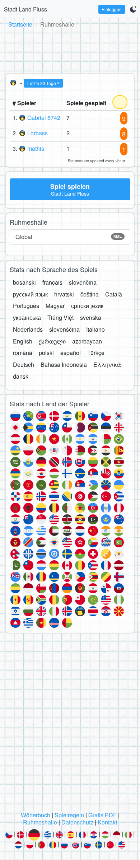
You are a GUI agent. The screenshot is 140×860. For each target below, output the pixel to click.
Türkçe (95, 353)
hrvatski (64, 294)
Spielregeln (69, 815)
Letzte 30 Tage (41, 83)
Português (26, 306)
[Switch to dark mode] (133, 9)
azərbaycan (87, 341)
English (22, 341)
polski (46, 353)
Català (113, 294)
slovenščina (64, 329)
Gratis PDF (102, 815)
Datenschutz (77, 822)
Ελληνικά (107, 364)
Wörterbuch (35, 815)
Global (68, 237)
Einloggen (112, 9)
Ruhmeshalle (40, 822)
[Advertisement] (70, 49)
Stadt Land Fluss (25, 9)
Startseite (20, 24)
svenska (90, 317)
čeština (89, 294)
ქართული (52, 341)
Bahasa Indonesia (64, 364)
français (52, 282)
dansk (20, 376)
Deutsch (23, 364)
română (22, 353)
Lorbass (37, 133)
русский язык (30, 294)
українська (27, 317)
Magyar (55, 306)
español (70, 353)
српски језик (87, 306)
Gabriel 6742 (43, 117)
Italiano (95, 329)
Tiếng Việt (60, 317)
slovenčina (83, 282)
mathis (35, 148)
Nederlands (28, 329)
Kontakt (107, 822)
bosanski (24, 282)
